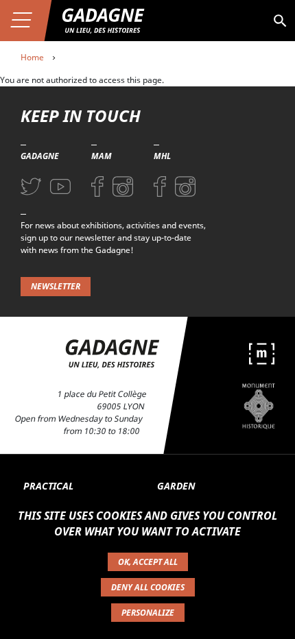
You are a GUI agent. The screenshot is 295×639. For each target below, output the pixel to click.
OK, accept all (148, 562)
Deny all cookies (148, 587)
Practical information (56, 493)
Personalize (147, 612)
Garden (176, 485)
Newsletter (55, 286)
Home (32, 57)
